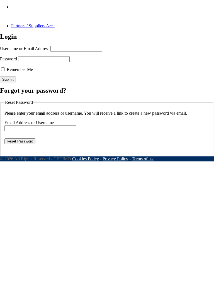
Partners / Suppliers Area (33, 25)
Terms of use (143, 158)
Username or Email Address (24, 48)
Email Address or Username (29, 122)
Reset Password (20, 141)
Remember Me (19, 69)
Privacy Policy (115, 158)
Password (8, 58)
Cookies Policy (85, 158)
